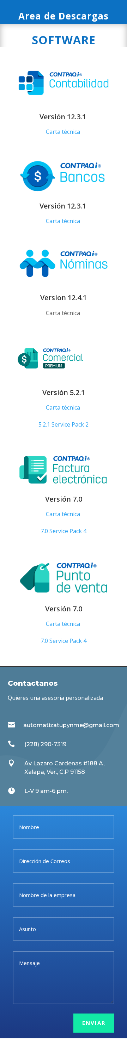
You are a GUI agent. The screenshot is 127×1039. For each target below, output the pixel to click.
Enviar (93, 1022)
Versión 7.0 (63, 499)
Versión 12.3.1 (64, 116)
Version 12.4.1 (63, 297)
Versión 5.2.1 (63, 392)
